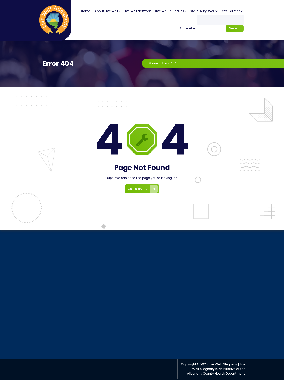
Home (85, 11)
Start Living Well (202, 11)
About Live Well (106, 11)
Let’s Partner (230, 11)
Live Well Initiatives (169, 11)
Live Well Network (137, 11)
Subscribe (187, 28)
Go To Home (138, 189)
